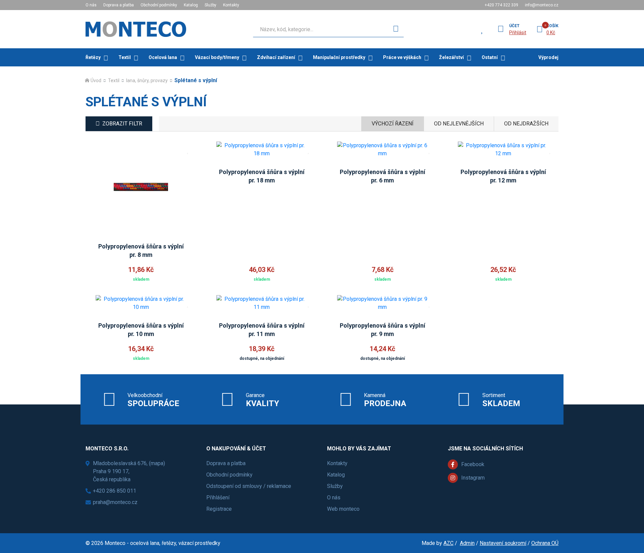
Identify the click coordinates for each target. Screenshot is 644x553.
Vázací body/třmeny (217, 57)
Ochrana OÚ (544, 543)
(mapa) (157, 463)
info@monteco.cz (541, 5)
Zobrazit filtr (122, 123)
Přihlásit (517, 32)
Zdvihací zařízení (276, 57)
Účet (514, 25)
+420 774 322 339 (501, 5)
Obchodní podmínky (159, 5)
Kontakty (231, 5)
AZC (448, 543)
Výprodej (548, 57)
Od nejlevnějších (459, 123)
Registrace (219, 509)
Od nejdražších (526, 123)
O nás (91, 5)
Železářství (451, 57)
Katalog (191, 5)
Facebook (472, 464)
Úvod (96, 80)
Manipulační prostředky (339, 57)
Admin (467, 543)
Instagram (473, 478)
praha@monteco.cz (115, 502)
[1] (396, 29)
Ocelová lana (163, 57)
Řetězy (93, 57)
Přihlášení (217, 497)
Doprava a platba (118, 5)
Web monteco (343, 509)
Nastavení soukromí (503, 543)
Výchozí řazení (393, 123)
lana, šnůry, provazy (147, 80)
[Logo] (136, 29)
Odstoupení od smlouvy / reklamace (248, 486)
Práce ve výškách (402, 57)
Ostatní (490, 57)
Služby (210, 5)
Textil (124, 57)
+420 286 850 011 (114, 491)
